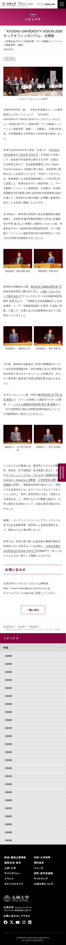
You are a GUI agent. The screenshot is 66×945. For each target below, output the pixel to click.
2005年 (8, 824)
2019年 (8, 712)
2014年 (8, 752)
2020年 (8, 704)
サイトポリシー (12, 873)
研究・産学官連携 (43, 873)
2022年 (8, 688)
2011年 (8, 776)
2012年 (8, 768)
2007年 (8, 808)
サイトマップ (41, 878)
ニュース (21, 626)
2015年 (8, 744)
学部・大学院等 (42, 857)
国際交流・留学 (12, 862)
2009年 (8, 792)
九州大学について (43, 883)
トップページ (8, 626)
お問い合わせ (11, 916)
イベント (9, 878)
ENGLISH (50, 4)
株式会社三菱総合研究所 (44, 286)
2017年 (8, 728)
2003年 (8, 840)
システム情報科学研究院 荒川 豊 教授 (34, 404)
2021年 (8, 696)
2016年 (8, 736)
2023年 (8, 680)
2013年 (8, 760)
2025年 (8, 664)
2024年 (8, 672)
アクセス (25, 916)
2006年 (8, 816)
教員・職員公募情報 (15, 857)
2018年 (8, 720)
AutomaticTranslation (62, 472)
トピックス (33, 626)
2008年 (8, 800)
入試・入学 (10, 868)
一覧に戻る (33, 610)
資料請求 (39, 862)
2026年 (8, 656)
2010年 (8, 784)
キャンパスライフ (13, 883)
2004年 (8, 832)
